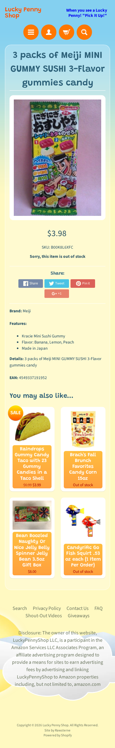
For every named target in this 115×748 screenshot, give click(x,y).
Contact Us (78, 608)
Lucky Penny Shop (23, 13)
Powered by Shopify (58, 735)
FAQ (98, 608)
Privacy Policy (47, 608)
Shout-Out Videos (43, 615)
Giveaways (79, 615)
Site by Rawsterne (57, 730)
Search (20, 608)
